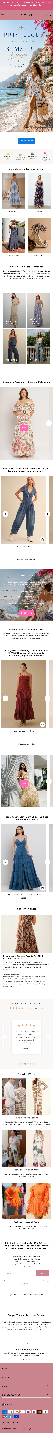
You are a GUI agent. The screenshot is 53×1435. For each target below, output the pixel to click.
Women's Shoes (39, 256)
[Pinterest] (13, 1423)
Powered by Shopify (24, 1429)
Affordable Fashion (9, 976)
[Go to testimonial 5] (30, 1064)
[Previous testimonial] (5, 1037)
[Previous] (4, 5)
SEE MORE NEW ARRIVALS (26, 559)
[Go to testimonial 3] (25, 1064)
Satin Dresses (17, 984)
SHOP (24, 428)
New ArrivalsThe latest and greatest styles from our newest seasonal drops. (26, 469)
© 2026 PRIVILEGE (9, 1429)
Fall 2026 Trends (15, 979)
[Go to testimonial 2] (22, 1064)
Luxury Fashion (8, 981)
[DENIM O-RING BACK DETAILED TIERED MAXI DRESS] (23, 858)
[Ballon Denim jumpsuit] (23, 510)
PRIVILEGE (26, 15)
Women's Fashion (8, 986)
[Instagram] (8, 1423)
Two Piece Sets (13, 256)
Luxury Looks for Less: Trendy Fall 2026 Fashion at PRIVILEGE (23, 957)
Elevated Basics (39, 976)
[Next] (48, 5)
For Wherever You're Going (26, 744)
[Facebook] (3, 1423)
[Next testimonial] (48, 1037)
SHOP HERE (26, 613)
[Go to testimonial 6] (33, 1064)
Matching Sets (18, 981)
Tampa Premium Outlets (30, 984)
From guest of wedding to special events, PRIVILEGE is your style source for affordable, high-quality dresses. (26, 653)
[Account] (47, 15)
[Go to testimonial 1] (19, 1064)
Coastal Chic (29, 976)
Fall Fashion (25, 979)
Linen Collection (35, 979)
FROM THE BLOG (26, 909)
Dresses (39, 211)
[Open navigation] (9, 15)
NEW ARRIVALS (13, 211)
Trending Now (43, 984)
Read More (7, 969)
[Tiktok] (17, 1423)
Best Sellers (20, 976)
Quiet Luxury (7, 984)
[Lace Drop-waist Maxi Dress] (23, 694)
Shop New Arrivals (26, 140)
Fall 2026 (6, 979)
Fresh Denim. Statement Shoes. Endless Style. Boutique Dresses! (26, 818)
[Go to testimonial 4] (28, 1064)
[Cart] (51, 15)
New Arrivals (29, 981)
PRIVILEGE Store (39, 981)
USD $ (7, 1404)
